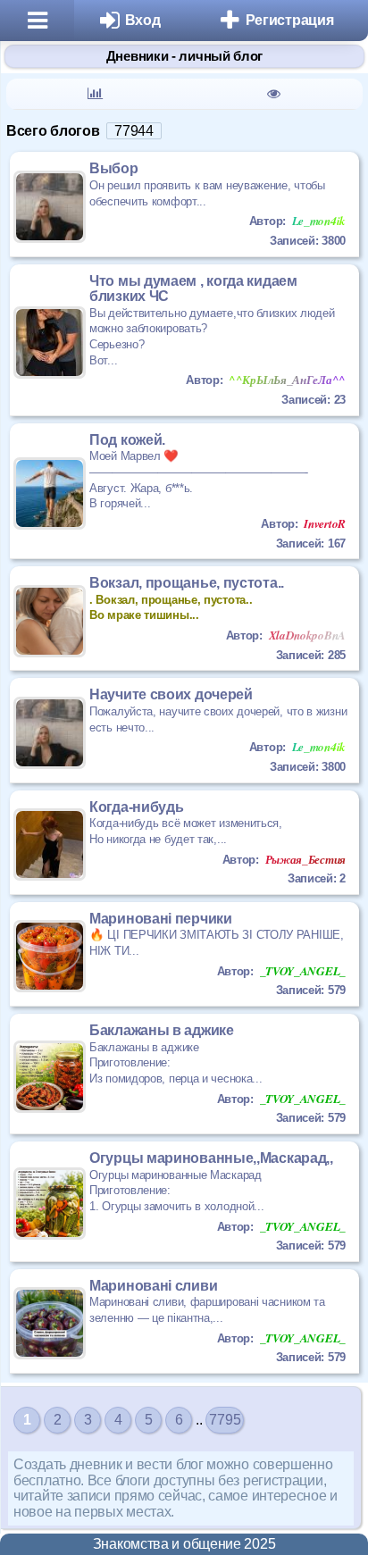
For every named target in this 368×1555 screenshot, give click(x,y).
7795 (224, 1419)
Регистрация (290, 20)
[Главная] (37, 20)
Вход (143, 20)
